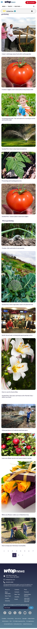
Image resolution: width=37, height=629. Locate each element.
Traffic (10, 6)
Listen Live (9, 11)
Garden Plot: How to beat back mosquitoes (14, 149)
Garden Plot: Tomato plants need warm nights (15, 216)
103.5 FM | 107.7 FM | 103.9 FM (27, 600)
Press (25, 589)
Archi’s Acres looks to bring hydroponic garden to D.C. (17, 335)
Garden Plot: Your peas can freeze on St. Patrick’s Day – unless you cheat (17, 396)
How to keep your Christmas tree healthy (13, 545)
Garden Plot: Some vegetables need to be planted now (17, 304)
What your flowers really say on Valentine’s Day (15, 514)
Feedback (4, 618)
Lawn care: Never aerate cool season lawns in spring (16, 458)
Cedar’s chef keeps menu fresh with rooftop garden (16, 54)
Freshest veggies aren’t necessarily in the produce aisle (17, 89)
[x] (15, 612)
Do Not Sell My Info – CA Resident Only (13, 624)
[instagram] (9, 612)
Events (16, 599)
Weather (17, 6)
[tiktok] (19, 612)
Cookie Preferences (27, 624)
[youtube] (24, 612)
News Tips (17, 594)
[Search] (33, 6)
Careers (7, 598)
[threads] (30, 612)
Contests (17, 589)
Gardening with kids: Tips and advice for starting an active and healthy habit (18, 119)
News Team (8, 596)
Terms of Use (18, 618)
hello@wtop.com (10, 579)
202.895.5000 (9, 582)
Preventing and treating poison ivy (12, 181)
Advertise (7, 600)
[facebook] (4, 612)
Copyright (24, 618)
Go (31, 607)
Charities (17, 597)
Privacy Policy (10, 618)
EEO (11, 621)
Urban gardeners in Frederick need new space (15, 430)
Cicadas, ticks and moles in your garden (13, 248)
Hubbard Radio (31, 618)
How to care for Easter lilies (10, 392)
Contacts (17, 592)
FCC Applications (30, 621)
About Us (7, 589)
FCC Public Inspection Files (19, 621)
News (4, 6)
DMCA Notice (5, 621)
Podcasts (26, 592)
